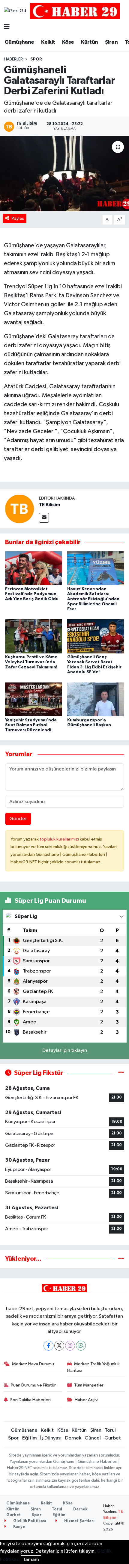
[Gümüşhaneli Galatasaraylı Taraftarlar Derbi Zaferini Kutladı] (64, 173)
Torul (110, 1430)
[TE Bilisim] (19, 508)
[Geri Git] (15, 11)
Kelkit (48, 42)
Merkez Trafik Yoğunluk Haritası (93, 1367)
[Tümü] (121, 1258)
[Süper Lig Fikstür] (121, 1072)
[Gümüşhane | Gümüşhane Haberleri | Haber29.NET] (75, 11)
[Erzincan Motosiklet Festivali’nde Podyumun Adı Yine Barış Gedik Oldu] (33, 568)
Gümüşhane (19, 42)
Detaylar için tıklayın (64, 1050)
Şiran (111, 42)
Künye (18, 1527)
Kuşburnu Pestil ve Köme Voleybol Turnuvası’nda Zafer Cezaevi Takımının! (31, 662)
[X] (59, 1346)
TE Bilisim (49, 504)
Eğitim (29, 1438)
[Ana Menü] (7, 27)
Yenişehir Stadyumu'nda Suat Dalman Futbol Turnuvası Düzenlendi (31, 725)
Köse (68, 42)
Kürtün (89, 42)
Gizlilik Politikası (29, 1521)
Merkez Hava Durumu (33, 1364)
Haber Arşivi (86, 1400)
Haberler (13, 59)
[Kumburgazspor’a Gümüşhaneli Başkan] (95, 699)
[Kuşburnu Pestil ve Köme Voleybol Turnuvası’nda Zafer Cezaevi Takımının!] (33, 636)
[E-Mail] (44, 518)
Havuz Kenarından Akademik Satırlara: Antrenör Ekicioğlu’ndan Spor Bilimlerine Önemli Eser (93, 599)
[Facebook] (48, 1346)
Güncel (93, 1438)
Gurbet (112, 1438)
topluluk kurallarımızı (60, 839)
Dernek (73, 1438)
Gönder (18, 818)
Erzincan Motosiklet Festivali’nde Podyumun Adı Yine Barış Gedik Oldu (31, 594)
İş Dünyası (51, 1438)
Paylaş (18, 218)
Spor (36, 59)
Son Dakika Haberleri (30, 1400)
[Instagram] (70, 1346)
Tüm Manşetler (89, 1385)
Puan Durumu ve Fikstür (33, 1385)
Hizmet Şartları (78, 1521)
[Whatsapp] (81, 1346)
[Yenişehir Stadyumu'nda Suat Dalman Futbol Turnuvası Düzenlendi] (33, 699)
